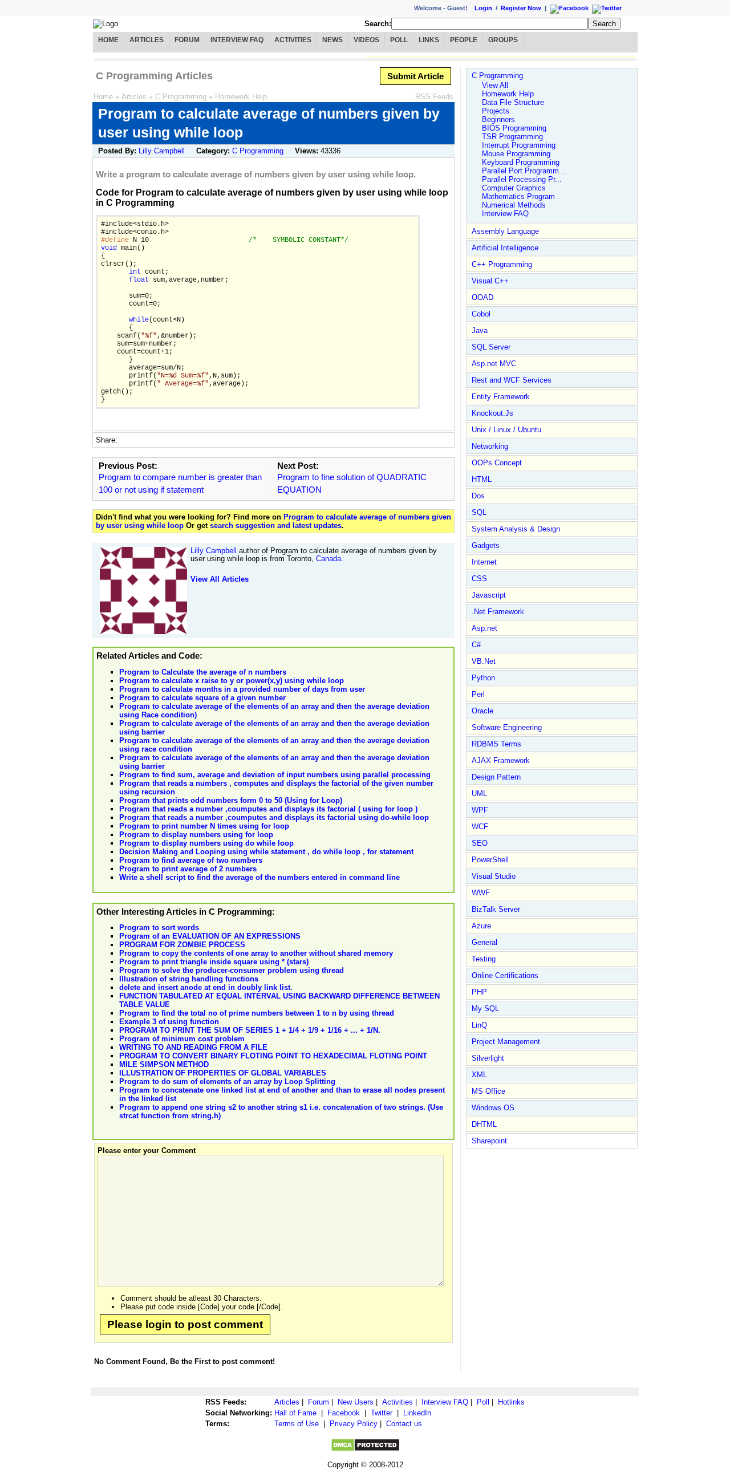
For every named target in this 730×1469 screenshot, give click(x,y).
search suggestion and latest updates (276, 525)
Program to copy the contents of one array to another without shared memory (256, 953)
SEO (480, 843)
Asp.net (484, 628)
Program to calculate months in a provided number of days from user (242, 689)
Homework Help (241, 96)
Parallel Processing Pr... (522, 179)
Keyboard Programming (520, 162)
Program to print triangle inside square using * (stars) (214, 961)
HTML (482, 479)
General (484, 942)
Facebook (343, 1413)
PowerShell (490, 859)
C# (476, 644)
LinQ (479, 1025)
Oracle (482, 711)
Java (480, 330)
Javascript (489, 595)
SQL (479, 512)
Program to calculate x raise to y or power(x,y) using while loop (231, 680)
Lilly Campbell (162, 151)
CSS (479, 578)
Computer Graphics (514, 188)
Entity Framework (501, 396)
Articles (146, 40)
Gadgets (486, 545)
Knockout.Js (492, 413)
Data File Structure (513, 102)
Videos (366, 40)
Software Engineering (507, 727)
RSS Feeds (434, 96)
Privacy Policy (354, 1423)
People (463, 40)
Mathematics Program (518, 196)
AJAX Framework (501, 760)
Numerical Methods (514, 205)
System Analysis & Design (516, 529)
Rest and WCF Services (511, 380)
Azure (481, 926)
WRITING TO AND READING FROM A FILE (193, 1047)
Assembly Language (505, 231)
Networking (490, 446)
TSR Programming (512, 136)
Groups (503, 40)
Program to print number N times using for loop (204, 826)
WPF (480, 810)
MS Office (488, 1091)
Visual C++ (490, 281)
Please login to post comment (185, 1324)
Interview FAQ (236, 40)
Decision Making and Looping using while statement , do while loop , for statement (266, 851)
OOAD (482, 297)
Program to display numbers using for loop (196, 834)
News (332, 40)
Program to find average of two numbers (190, 860)
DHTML (484, 1124)
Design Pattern (496, 777)
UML (479, 793)
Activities (292, 40)
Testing (484, 959)
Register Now (521, 8)
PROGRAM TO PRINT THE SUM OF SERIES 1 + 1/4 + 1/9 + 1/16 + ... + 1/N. (249, 1030)
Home (108, 40)
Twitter (381, 1413)
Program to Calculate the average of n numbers (202, 672)
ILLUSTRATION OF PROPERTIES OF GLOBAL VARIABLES (222, 1073)
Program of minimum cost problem (182, 1038)
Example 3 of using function (169, 1021)
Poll (399, 40)
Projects (495, 111)
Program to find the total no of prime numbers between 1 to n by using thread (256, 1013)
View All (495, 85)
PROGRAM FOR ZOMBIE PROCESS (182, 944)
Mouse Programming (516, 153)
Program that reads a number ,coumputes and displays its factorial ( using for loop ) (268, 809)
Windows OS (493, 1107)
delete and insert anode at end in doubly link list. (206, 987)
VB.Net (484, 661)
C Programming (180, 96)
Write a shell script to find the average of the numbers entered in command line (259, 877)
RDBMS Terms (496, 744)
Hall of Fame (295, 1413)
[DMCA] (365, 1449)
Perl (478, 694)
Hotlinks (511, 1402)
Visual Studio (494, 876)
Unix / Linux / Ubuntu (506, 429)
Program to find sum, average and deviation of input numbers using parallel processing (275, 774)
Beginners (498, 119)
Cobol (481, 314)
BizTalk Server (496, 909)
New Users (356, 1402)
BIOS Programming (514, 128)
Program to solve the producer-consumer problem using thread (231, 970)
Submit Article (415, 76)
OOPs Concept (497, 462)
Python (483, 677)
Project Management (506, 1041)
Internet (484, 562)
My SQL (485, 1008)
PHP (479, 992)
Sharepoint (489, 1141)
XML (479, 1074)
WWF (481, 892)
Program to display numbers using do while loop (206, 843)
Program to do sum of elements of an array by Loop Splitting (227, 1081)
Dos (478, 496)
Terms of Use (296, 1423)
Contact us (404, 1423)
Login (483, 8)
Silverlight (488, 1058)
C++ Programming (502, 264)
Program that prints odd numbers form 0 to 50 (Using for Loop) (230, 800)
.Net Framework (498, 611)
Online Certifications (505, 975)
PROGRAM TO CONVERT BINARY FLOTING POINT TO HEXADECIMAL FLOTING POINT (273, 1056)
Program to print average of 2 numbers (188, 869)
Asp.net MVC (494, 363)
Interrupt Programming (518, 145)
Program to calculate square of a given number (202, 697)
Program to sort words (159, 927)
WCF (480, 826)
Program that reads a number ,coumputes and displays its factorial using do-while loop (274, 817)
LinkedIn (417, 1413)
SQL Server (491, 347)
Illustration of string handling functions (188, 979)
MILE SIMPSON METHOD (164, 1064)
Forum (187, 40)
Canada (328, 558)
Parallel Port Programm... (524, 171)
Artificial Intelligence (505, 248)
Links (429, 40)
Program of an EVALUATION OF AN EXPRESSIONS (210, 936)
